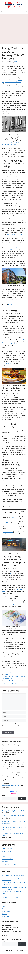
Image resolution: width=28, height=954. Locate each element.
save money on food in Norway (11, 344)
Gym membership (8, 532)
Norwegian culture (7, 859)
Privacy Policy (6, 911)
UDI (11, 573)
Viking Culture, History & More (10, 864)
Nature (4, 853)
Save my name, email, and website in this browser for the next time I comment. (14, 726)
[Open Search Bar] (26, 12)
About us (4, 909)
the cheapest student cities (14, 234)
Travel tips (5, 861)
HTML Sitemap (6, 916)
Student (6, 674)
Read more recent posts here (10, 897)
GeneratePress (14, 951)
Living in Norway (9, 672)
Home (3, 906)
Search (22, 798)
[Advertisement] (14, 28)
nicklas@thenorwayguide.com (10, 785)
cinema (12, 517)
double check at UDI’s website (10, 604)
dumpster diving (6, 363)
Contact (4, 914)
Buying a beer (7, 522)
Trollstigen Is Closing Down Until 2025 (13, 811)
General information (8, 848)
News (3, 856)
